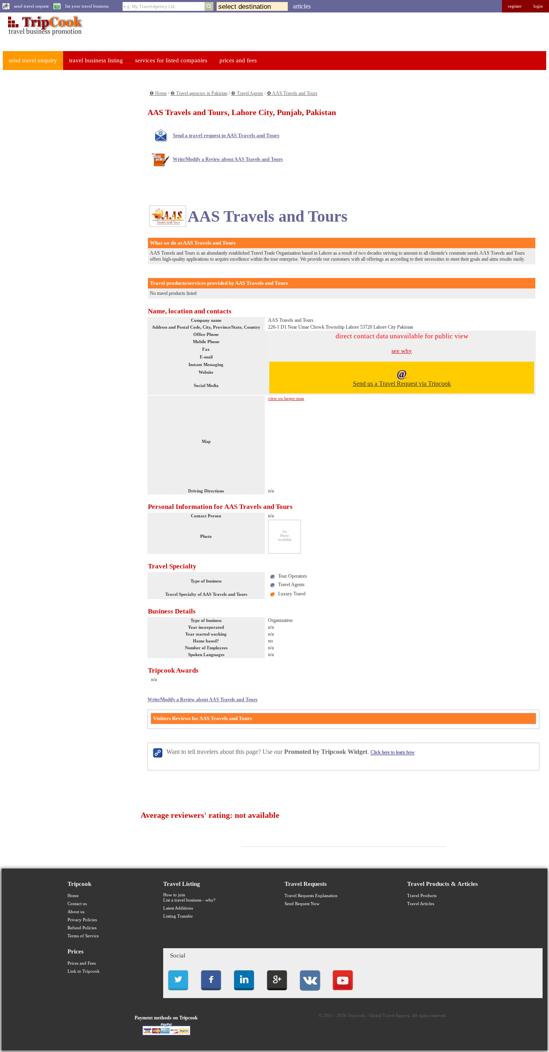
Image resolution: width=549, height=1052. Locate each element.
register (515, 6)
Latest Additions (178, 908)
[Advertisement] (63, 197)
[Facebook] (211, 992)
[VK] (310, 992)
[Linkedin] (244, 992)
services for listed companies (171, 60)
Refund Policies (82, 928)
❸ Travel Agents (247, 93)
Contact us (77, 904)
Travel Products (421, 895)
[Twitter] (178, 992)
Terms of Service (83, 936)
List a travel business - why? (189, 900)
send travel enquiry (33, 60)
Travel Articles (420, 904)
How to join (174, 895)
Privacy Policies (82, 920)
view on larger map (286, 398)
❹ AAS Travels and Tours (292, 93)
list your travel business (87, 6)
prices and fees (238, 60)
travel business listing (96, 60)
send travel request (31, 6)
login (538, 6)
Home (73, 895)
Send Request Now (302, 904)
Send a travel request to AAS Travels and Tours (226, 135)
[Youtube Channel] (343, 992)
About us (76, 912)
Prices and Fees (82, 963)
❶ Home (158, 93)
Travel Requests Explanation (311, 895)
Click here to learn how (393, 753)
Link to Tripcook (84, 971)
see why (401, 351)
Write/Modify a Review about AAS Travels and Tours (228, 159)
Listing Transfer (178, 916)
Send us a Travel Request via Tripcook (402, 377)
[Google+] (277, 992)
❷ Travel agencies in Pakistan (198, 93)
